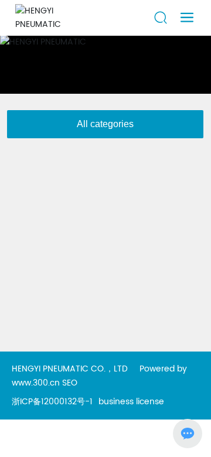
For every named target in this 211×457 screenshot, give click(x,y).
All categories (105, 124)
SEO (69, 383)
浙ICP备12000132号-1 (52, 401)
